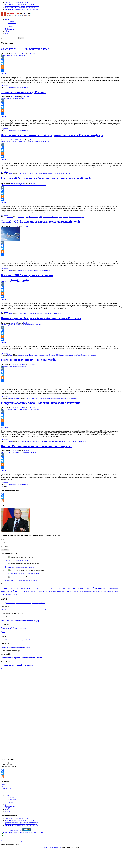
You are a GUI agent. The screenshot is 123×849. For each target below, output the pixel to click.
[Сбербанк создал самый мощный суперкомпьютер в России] (25, 603)
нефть (63, 591)
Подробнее (4, 85)
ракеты (51, 441)
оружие (46, 441)
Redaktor (33, 53)
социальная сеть (56, 398)
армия (26, 217)
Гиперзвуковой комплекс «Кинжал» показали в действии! (41, 403)
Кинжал (34, 441)
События (11, 21)
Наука (7, 33)
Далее (3, 632)
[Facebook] (61, 60)
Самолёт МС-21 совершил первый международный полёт (40, 221)
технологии (115, 591)
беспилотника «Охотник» (47, 355)
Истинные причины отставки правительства (19, 4)
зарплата (28, 591)
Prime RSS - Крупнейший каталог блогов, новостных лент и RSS (22, 832)
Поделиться (4, 73)
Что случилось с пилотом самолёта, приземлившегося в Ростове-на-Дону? (52, 135)
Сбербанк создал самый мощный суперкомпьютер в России (26, 610)
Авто (6, 28)
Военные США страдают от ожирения (27, 275)
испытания (64, 355)
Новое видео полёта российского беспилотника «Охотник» (41, 318)
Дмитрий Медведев (41, 588)
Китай (77, 588)
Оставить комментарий (21, 87)
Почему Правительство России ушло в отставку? (21, 7)
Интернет (41, 398)
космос (39, 591)
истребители (26, 441)
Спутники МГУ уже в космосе (13, 628)
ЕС (63, 588)
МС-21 (27, 270)
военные (26, 313)
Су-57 (70, 441)
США (45, 313)
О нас (3, 784)
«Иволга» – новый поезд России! (23, 92)
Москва (81, 588)
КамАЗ (70, 588)
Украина (111, 588)
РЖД (85, 588)
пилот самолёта (28, 173)
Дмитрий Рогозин (50, 588)
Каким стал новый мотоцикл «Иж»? (16, 647)
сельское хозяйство (92, 591)
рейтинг (76, 591)
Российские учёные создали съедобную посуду (20, 621)
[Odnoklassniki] (61, 67)
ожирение (33, 313)
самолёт (46, 173)
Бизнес (10, 26)
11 (7, 486)
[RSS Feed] (61, 500)
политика (69, 591)
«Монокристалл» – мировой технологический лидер (22, 9)
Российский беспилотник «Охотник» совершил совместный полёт (46, 178)
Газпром (35, 588)
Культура (7, 31)
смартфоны (100, 591)
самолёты (71, 355)
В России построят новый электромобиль (18, 665)
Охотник (55, 217)
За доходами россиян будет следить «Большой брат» (22, 6)
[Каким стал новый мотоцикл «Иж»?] (17, 640)
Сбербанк (106, 588)
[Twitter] (61, 63)
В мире (7, 19)
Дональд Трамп (58, 588)
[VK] (61, 57)
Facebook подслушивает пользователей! (28, 359)
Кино (73, 588)
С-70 (60, 217)
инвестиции (33, 591)
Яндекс (116, 588)
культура (45, 591)
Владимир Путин (26, 588)
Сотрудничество (6, 788)
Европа (66, 588)
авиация (21, 217)
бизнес (16, 591)
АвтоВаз (10, 588)
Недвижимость (10, 30)
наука (50, 591)
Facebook (28, 398)
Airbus (20, 173)
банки (11, 591)
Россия (96, 588)
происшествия (39, 173)
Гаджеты (7, 35)
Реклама (3, 786)
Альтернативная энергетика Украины (13, 841)
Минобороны (47, 217)
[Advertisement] (13, 687)
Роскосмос (89, 588)
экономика (7, 593)
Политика (11, 24)
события (53, 173)
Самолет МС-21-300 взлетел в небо (16, 2)
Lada (2, 588)
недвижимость (57, 591)
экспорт (15, 594)
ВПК (40, 217)
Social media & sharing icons (52, 847)
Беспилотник (33, 217)
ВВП (15, 588)
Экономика (12, 23)
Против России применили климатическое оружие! (36, 446)
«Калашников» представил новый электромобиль (22, 658)
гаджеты (34, 398)
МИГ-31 (40, 441)
